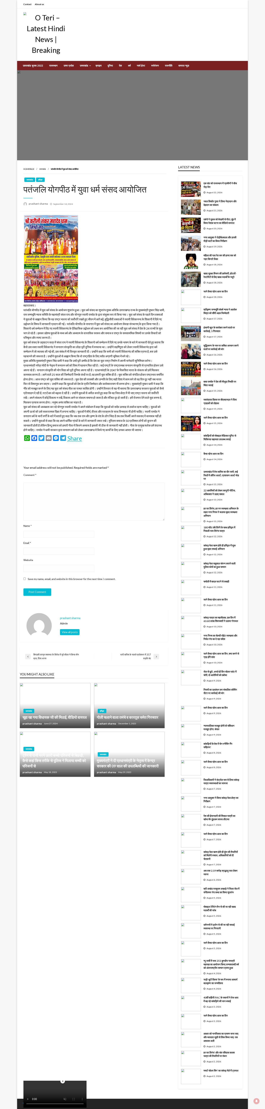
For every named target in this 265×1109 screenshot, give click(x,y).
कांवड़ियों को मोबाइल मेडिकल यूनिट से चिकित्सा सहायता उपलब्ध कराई (220, 437)
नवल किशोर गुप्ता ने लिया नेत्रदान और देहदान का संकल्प (220, 203)
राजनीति (168, 65)
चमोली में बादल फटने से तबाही (216, 581)
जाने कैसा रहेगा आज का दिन (216, 291)
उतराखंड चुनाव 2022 (33, 65)
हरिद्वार (40, 179)
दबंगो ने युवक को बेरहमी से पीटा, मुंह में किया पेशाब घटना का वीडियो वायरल (220, 221)
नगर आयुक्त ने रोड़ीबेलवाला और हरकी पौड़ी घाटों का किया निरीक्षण (220, 239)
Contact (27, 4)
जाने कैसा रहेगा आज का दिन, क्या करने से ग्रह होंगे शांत (221, 655)
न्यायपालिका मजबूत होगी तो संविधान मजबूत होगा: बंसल (219, 727)
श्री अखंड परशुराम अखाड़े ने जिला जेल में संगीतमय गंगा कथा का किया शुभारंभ (221, 890)
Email (27, 542)
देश (120, 65)
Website (28, 560)
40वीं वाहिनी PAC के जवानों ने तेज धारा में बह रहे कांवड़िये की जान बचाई (221, 999)
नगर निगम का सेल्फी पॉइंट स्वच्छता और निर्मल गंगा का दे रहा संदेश (220, 637)
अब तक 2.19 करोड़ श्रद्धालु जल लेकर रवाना (220, 872)
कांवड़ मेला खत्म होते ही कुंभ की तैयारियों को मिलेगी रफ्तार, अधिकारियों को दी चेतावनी (221, 855)
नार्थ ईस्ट (141, 65)
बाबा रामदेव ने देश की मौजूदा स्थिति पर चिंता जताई (220, 383)
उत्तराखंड (84, 65)
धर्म (129, 65)
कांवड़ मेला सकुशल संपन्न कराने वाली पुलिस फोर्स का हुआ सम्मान (219, 565)
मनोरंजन (155, 65)
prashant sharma (38, 203)
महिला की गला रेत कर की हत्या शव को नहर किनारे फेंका (220, 257)
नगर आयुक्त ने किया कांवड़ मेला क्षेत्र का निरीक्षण (221, 799)
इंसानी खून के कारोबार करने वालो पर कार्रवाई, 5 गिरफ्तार (219, 329)
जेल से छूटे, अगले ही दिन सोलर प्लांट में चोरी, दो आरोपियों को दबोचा (220, 673)
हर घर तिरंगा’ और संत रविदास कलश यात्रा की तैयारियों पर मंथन (219, 1054)
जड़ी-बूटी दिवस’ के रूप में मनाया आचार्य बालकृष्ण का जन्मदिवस (220, 981)
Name (27, 525)
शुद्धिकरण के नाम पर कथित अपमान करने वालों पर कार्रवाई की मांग (221, 347)
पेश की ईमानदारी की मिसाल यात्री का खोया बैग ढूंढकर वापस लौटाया (219, 817)
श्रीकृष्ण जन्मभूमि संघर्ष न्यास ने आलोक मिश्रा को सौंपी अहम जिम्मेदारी (220, 311)
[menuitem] (33, 65)
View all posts (70, 632)
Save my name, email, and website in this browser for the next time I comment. (72, 578)
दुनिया (110, 65)
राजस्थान (53, 65)
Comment (29, 474)
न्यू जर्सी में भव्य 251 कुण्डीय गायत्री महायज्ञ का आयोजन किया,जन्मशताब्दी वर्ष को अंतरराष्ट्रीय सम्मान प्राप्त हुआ (221, 964)
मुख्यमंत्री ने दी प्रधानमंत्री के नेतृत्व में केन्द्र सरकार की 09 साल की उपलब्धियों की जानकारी (128, 763)
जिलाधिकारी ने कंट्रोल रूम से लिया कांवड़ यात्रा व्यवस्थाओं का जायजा (221, 781)
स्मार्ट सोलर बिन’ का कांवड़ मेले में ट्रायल (221, 1070)
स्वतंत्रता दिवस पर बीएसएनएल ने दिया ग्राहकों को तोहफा (220, 401)
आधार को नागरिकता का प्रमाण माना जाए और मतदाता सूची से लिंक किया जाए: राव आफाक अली (221, 1037)
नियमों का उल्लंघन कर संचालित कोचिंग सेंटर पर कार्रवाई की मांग (220, 691)
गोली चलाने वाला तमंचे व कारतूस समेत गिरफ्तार (127, 717)
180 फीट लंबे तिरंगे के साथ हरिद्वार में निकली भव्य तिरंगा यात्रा (219, 529)
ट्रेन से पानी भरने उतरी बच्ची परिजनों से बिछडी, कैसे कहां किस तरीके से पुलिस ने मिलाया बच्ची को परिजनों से (54, 760)
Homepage (28, 169)
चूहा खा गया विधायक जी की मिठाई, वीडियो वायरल (55, 717)
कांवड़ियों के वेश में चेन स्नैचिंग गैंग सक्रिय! (218, 745)
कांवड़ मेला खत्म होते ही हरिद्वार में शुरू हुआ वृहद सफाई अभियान (220, 547)
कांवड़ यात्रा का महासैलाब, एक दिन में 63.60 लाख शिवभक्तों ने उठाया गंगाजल (221, 619)
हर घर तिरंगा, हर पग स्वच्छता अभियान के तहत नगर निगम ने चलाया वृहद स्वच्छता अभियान (221, 512)
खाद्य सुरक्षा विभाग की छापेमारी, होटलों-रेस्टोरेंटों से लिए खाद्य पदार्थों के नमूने (220, 275)
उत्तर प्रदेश (69, 65)
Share (74, 438)
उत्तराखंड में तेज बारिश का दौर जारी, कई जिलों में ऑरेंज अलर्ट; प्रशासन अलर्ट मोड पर (221, 475)
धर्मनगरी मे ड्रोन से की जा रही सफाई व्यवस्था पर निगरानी (219, 926)
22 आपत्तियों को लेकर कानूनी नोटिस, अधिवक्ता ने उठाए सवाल (219, 492)
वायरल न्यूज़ (183, 65)
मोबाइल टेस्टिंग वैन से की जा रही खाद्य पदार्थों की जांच (220, 908)
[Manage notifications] (256, 1101)
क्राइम (98, 65)
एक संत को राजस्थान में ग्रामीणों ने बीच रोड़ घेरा (220, 185)
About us (39, 4)
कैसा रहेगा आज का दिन (213, 453)
